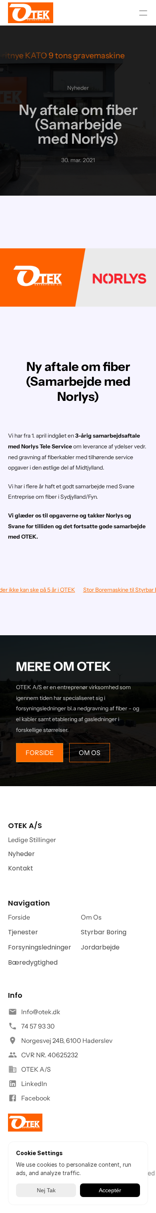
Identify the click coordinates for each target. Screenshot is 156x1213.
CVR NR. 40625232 (49, 1055)
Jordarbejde (100, 947)
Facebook (35, 1098)
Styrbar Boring (103, 932)
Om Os (91, 917)
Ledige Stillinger (32, 840)
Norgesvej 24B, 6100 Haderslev (66, 1041)
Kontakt (20, 868)
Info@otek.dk (40, 1012)
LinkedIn (34, 1084)
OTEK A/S (36, 1069)
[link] (30, 12)
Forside (19, 917)
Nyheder (21, 853)
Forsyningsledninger (39, 947)
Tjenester (23, 932)
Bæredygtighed (33, 962)
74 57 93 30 (38, 1026)
